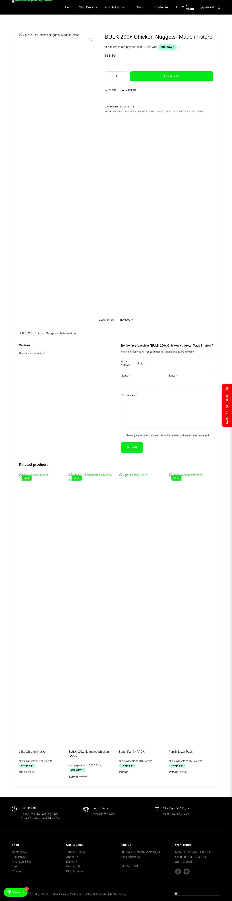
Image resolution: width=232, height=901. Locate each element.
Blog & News (74, 871)
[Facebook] (178, 871)
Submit (132, 447)
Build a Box (161, 7)
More (140, 7)
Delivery (71, 861)
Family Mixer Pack (180, 751)
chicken (131, 111)
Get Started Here (115, 7)
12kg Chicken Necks (32, 751)
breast (118, 111)
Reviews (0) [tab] (126, 320)
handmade (163, 111)
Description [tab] (106, 320)
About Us (72, 857)
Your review (129, 395)
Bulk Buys (127, 106)
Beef (15, 866)
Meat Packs (19, 852)
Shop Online (86, 7)
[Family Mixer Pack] (191, 609)
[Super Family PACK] (141, 609)
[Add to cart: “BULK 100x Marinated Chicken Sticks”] (76, 740)
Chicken (17, 871)
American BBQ (21, 861)
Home (67, 7)
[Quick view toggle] (56, 740)
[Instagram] (187, 871)
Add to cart (171, 76)
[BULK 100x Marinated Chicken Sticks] (91, 609)
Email (173, 375)
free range (146, 111)
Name (125, 375)
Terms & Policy (75, 852)
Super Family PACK (132, 751)
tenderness (181, 111)
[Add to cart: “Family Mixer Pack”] (176, 740)
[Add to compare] (46, 740)
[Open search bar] (176, 7)
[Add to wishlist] (36, 740)
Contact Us (73, 866)
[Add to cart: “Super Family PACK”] (126, 740)
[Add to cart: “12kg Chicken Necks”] (26, 740)
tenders (198, 111)
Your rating (125, 363)
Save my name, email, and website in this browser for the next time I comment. (168, 435)
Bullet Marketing (117, 894)
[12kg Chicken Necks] (41, 609)
